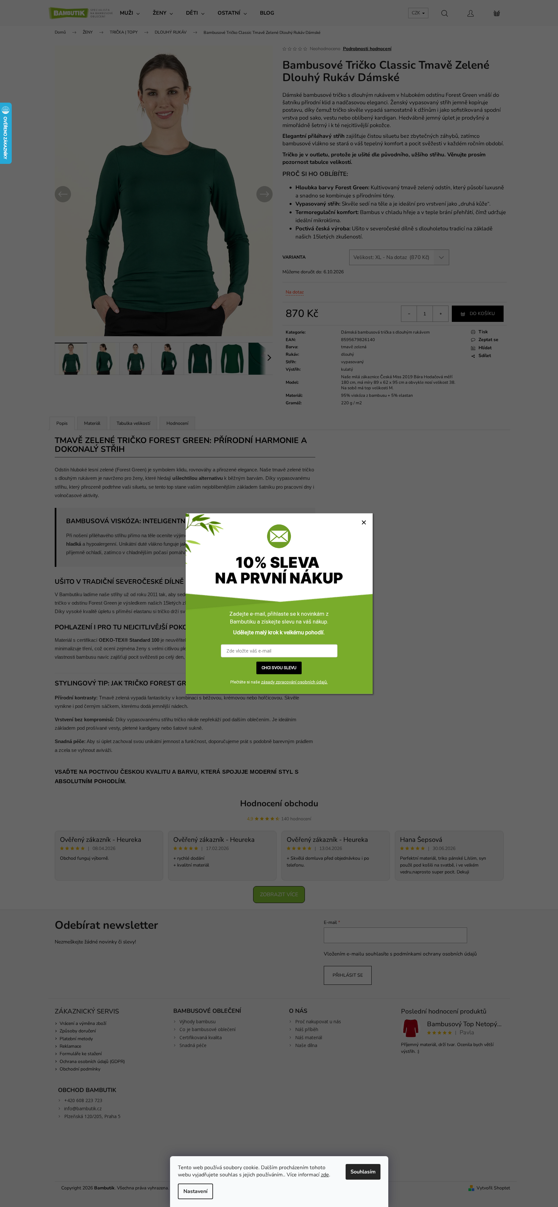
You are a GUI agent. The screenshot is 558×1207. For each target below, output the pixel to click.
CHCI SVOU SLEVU (279, 667)
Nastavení (195, 1191)
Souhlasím (363, 1171)
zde (325, 1174)
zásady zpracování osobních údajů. (294, 681)
